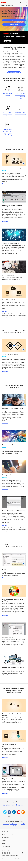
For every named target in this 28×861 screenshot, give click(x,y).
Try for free (14, 20)
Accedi (24, 2)
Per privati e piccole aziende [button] (7, 831)
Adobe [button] (3, 843)
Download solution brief (15, 72)
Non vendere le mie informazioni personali (9, 858)
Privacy (16, 855)
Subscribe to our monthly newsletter (14, 805)
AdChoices (19, 858)
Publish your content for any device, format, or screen (20, 114)
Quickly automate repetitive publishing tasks (7, 114)
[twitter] (7, 853)
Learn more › (5, 183)
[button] (20, 2)
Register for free (7, 41)
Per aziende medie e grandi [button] (7, 834)
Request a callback (14, 24)
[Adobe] (3, 2)
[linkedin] (9, 853)
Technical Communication (7, 5)
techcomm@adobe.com (10, 824)
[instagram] (5, 853)
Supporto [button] (4, 840)
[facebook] (2, 853)
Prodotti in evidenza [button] (6, 846)
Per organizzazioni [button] (5, 837)
